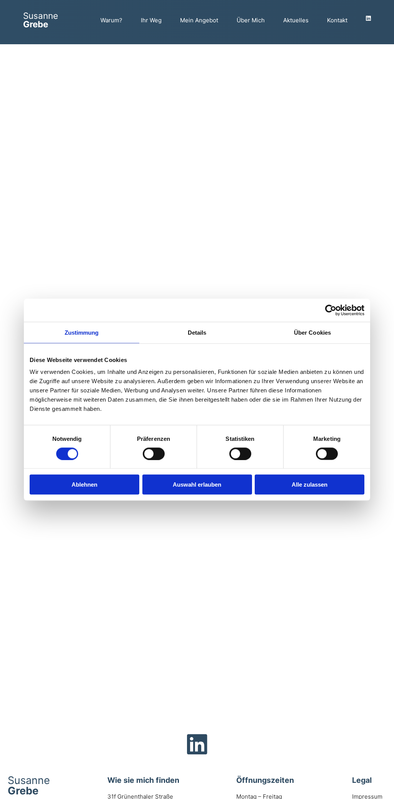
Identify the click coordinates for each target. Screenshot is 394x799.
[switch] (154, 453)
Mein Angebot (199, 20)
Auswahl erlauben (197, 484)
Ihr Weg (151, 20)
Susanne (40, 19)
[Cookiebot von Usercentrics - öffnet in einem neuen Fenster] (330, 310)
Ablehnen (84, 484)
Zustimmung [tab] (82, 332)
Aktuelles (296, 20)
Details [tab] (197, 332)
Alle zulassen (309, 484)
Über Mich (251, 20)
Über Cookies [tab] (312, 332)
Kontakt (337, 20)
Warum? (111, 20)
